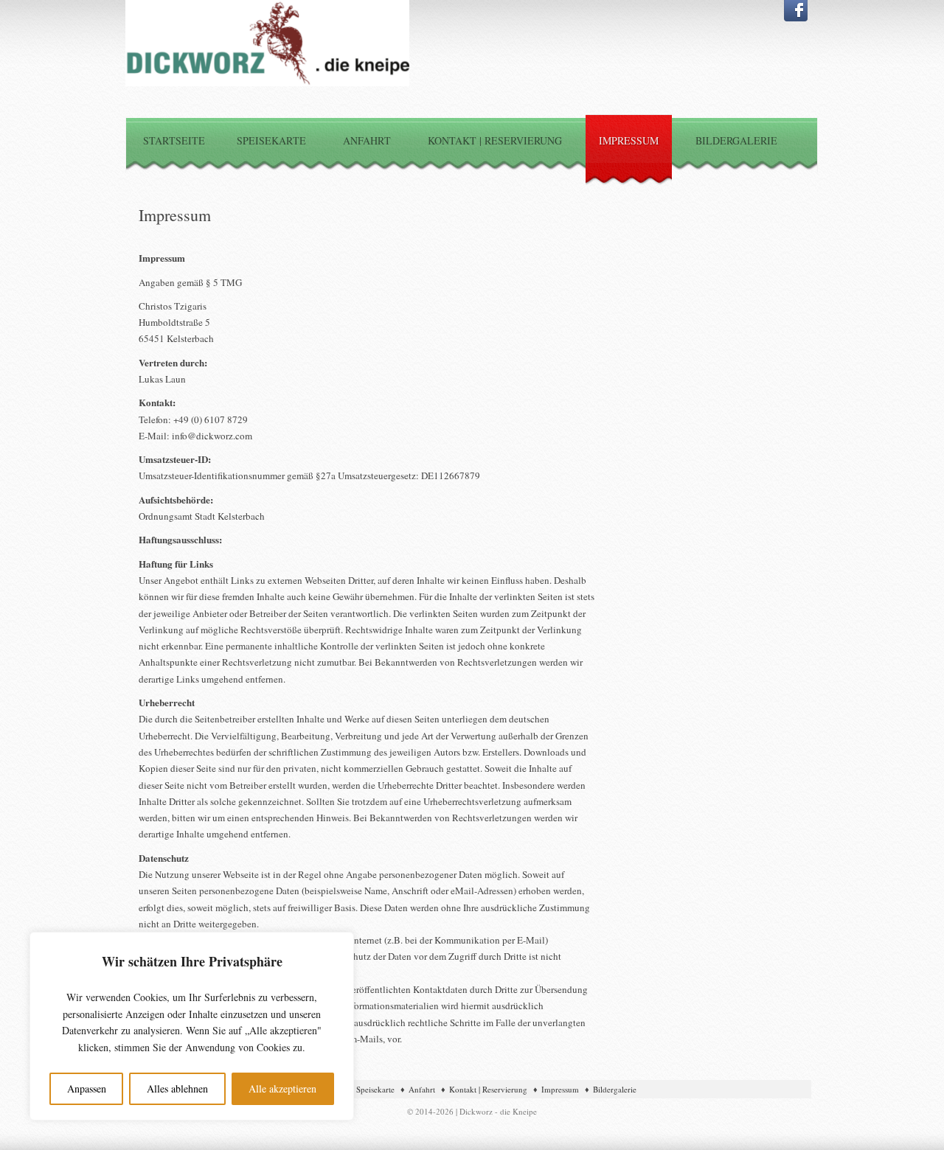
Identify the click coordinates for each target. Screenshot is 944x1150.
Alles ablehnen (177, 1088)
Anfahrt (367, 140)
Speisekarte (271, 140)
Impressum (629, 140)
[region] (192, 1026)
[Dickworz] (267, 82)
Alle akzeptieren (282, 1088)
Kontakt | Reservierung (495, 140)
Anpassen (86, 1088)
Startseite (174, 140)
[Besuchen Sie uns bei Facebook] (796, 17)
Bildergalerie (736, 140)
